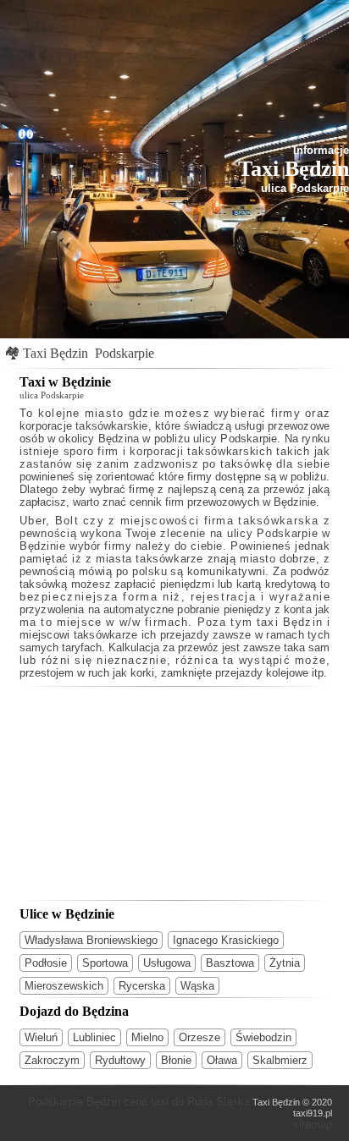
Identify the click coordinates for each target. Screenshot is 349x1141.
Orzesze (199, 1037)
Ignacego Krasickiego (226, 940)
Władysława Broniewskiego (91, 940)
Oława (222, 1060)
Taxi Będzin (55, 353)
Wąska (197, 985)
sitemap (312, 1124)
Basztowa (230, 963)
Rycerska (142, 985)
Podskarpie (124, 353)
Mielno (147, 1037)
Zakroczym (52, 1060)
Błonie (176, 1060)
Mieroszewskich (64, 985)
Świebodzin (263, 1037)
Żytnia (284, 963)
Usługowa (167, 963)
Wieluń (41, 1037)
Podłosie (46, 963)
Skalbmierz (279, 1060)
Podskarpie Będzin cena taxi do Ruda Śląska (139, 1101)
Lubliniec (94, 1037)
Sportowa (105, 963)
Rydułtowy (120, 1060)
